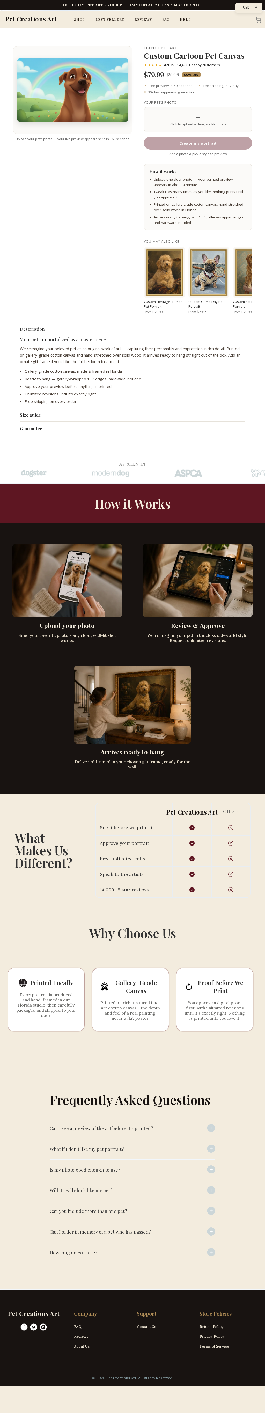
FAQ (166, 19)
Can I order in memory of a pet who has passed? (100, 1232)
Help (185, 19)
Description (32, 329)
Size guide (30, 415)
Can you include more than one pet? (88, 1211)
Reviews (143, 19)
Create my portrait (198, 143)
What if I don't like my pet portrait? (87, 1149)
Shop (79, 19)
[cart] (257, 19)
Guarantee (31, 428)
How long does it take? (74, 1252)
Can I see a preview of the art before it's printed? (101, 1128)
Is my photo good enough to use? (85, 1170)
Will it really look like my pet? (81, 1190)
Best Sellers (109, 19)
